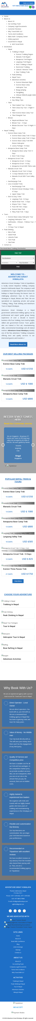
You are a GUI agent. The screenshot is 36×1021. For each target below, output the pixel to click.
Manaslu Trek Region (23, 57)
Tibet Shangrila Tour (19, 115)
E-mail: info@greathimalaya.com (18, 901)
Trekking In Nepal (18, 52)
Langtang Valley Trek (12, 536)
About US (11, 21)
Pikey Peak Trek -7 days (20, 212)
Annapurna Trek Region (24, 59)
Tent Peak (11, 240)
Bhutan (10, 118)
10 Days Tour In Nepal (16, 227)
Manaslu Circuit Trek (15, 169)
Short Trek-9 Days (18, 156)
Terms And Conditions (15, 34)
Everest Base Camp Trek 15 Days (23, 136)
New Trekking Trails (23, 72)
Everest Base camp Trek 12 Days (23, 138)
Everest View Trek (18, 209)
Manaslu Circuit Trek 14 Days (22, 171)
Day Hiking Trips (17, 100)
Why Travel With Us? (15, 31)
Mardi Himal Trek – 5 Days (21, 202)
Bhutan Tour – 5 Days (19, 123)
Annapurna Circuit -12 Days (21, 161)
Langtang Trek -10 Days (20, 199)
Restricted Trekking (23, 67)
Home (6, 16)
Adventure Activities (19, 80)
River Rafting (16, 97)
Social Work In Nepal (15, 42)
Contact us (7, 245)
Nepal (10, 49)
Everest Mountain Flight (24, 82)
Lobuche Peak (13, 237)
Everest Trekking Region (24, 54)
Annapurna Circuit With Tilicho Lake (24, 166)
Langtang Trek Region (23, 62)
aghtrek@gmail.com (18, 904)
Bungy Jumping (21, 90)
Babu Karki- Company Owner (18, 36)
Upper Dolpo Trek (18, 194)
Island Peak (12, 235)
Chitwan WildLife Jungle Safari (26, 95)
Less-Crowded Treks (15, 184)
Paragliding (20, 92)
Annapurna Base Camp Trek (17, 148)
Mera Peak (11, 232)
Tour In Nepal (9, 626)
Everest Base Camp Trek (16, 133)
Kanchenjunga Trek (14, 181)
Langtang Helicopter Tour (17, 219)
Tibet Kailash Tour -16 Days (21, 105)
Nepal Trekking (9, 130)
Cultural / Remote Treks (24, 69)
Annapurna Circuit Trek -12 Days (17, 554)
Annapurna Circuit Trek (15, 158)
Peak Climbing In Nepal (13, 615)
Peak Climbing (17, 75)
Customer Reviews (14, 29)
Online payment (13, 39)
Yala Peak (11, 242)
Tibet (10, 102)
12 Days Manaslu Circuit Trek (22, 174)
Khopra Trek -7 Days (19, 204)
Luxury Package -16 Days (21, 146)
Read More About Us (18, 344)
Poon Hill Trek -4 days (19, 207)
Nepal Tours (16, 77)
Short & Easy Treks (14, 196)
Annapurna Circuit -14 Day (21, 163)
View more (18, 581)
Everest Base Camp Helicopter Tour (20, 217)
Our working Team (14, 24)
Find (18, 267)
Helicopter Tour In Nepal (14, 637)
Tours (6, 214)
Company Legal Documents (17, 26)
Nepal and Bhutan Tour (20, 120)
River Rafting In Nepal (12, 648)
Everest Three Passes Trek (14, 569)
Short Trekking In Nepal (24, 64)
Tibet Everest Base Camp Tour (23, 113)
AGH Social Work (17, 44)
